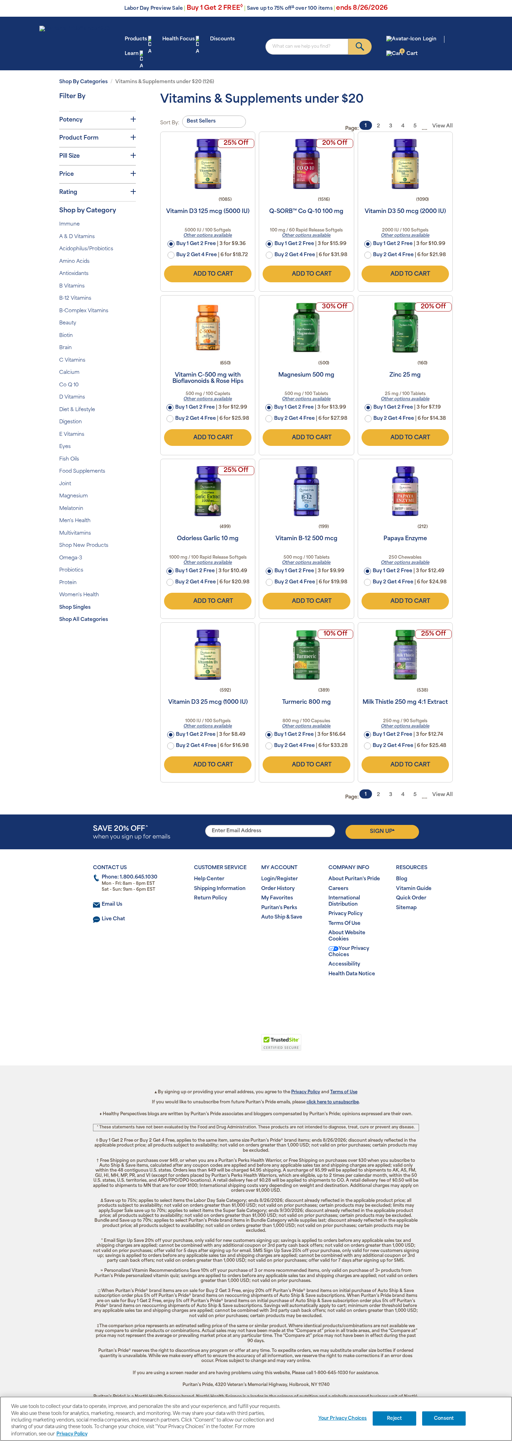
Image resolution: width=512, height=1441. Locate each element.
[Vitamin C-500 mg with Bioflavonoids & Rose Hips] (207, 327)
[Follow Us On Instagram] (255, 996)
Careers (338, 888)
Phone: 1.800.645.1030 (129, 877)
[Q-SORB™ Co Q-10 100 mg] (306, 164)
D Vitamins (72, 397)
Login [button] (429, 39)
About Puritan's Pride (354, 879)
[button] (227, 1046)
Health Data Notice (351, 974)
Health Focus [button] (178, 39)
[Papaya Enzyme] (405, 491)
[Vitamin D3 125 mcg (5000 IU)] (207, 164)
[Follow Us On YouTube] (270, 996)
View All (442, 126)
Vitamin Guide (414, 888)
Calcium (69, 372)
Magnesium (73, 496)
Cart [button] (409, 53)
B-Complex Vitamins (83, 311)
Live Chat (113, 919)
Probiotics (71, 570)
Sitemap (406, 908)
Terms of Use (343, 1092)
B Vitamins (72, 286)
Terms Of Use (344, 923)
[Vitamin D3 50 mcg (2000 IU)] (405, 164)
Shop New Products (83, 545)
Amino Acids (74, 261)
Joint (65, 484)
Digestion (70, 422)
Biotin (66, 335)
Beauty (67, 323)
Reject (394, 1418)
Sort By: (169, 123)
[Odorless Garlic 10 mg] (207, 491)
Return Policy (210, 898)
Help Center (209, 879)
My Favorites (277, 898)
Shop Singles (75, 607)
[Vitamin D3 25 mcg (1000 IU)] (207, 655)
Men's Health (75, 520)
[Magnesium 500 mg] (306, 327)
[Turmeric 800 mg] (306, 655)
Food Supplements (82, 471)
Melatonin (71, 508)
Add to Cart (213, 274)
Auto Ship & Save (281, 917)
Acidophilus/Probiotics (86, 249)
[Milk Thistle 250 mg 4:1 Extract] (405, 655)
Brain (65, 348)
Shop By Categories (83, 82)
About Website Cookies (346, 936)
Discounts (222, 39)
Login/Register (279, 879)
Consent (444, 1418)
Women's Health (79, 595)
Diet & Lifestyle (77, 409)
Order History (278, 888)
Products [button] (136, 39)
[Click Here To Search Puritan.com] (360, 47)
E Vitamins (71, 434)
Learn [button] (132, 53)
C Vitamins (72, 360)
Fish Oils (69, 459)
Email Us (112, 904)
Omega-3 (70, 558)
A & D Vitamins (77, 236)
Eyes (65, 446)
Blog (401, 879)
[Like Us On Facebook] (239, 996)
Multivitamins (75, 533)
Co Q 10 (69, 385)
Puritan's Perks (279, 908)
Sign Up (382, 831)
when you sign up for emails (131, 833)
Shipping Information (220, 888)
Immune (69, 224)
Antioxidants (73, 273)
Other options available (208, 236)
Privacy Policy (345, 913)
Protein (68, 582)
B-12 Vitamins (75, 298)
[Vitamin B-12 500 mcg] (306, 491)
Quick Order (411, 898)
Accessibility (344, 964)
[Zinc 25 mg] (405, 327)
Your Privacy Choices (348, 952)
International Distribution (344, 901)
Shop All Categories (83, 619)
